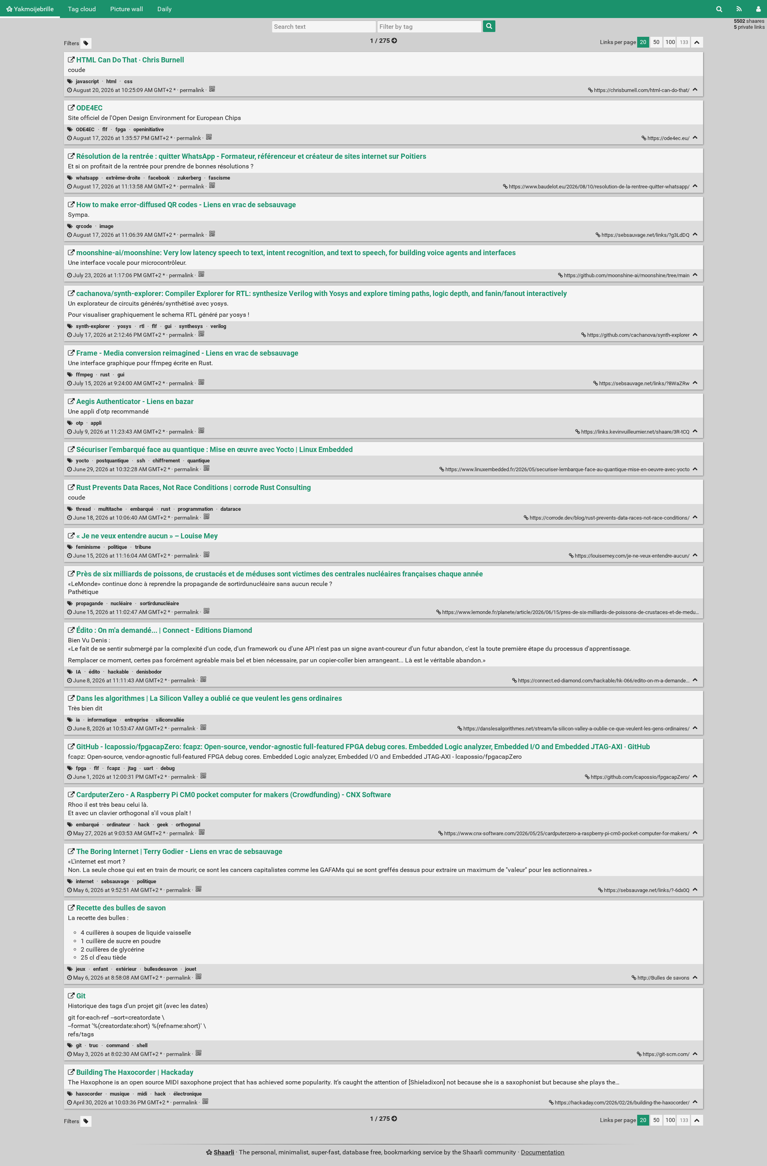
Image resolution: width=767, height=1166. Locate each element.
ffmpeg (84, 375)
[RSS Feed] (739, 9)
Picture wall (126, 9)
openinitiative (148, 129)
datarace (231, 509)
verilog (218, 326)
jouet (190, 969)
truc (93, 1045)
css (128, 81)
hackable (118, 672)
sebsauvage (115, 881)
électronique (187, 1094)
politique (117, 547)
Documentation (542, 1152)
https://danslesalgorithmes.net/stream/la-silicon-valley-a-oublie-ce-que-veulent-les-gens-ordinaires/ (576, 729)
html (111, 81)
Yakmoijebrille (33, 9)
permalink (138, 90)
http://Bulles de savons (663, 978)
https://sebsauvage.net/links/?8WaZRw (644, 383)
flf (104, 129)
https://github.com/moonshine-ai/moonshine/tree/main (627, 275)
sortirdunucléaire (159, 603)
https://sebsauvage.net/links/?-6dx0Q (647, 890)
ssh (141, 461)
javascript (87, 81)
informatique (102, 720)
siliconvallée (170, 720)
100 (670, 42)
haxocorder (89, 1094)
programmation (195, 509)
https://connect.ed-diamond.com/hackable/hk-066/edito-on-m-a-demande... (604, 681)
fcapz (113, 768)
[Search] (719, 9)
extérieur (126, 969)
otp (79, 423)
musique (119, 1094)
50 (656, 42)
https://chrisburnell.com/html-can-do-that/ (642, 90)
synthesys (191, 326)
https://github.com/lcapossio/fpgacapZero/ (640, 777)
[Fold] (695, 89)
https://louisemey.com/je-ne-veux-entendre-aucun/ (632, 556)
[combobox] (429, 26)
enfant (100, 969)
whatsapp (87, 178)
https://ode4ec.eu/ (668, 138)
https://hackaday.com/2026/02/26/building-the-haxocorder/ (622, 1103)
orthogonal (188, 825)
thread (83, 509)
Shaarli (224, 1152)
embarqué (141, 509)
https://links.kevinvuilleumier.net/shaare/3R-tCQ (635, 432)
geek (162, 825)
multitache (110, 509)
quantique (198, 461)
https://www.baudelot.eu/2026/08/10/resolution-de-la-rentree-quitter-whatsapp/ (599, 187)
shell (142, 1045)
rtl (141, 326)
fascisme (219, 178)
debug (168, 768)
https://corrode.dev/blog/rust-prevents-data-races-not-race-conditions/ (610, 518)
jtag (132, 768)
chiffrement (166, 461)
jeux (80, 969)
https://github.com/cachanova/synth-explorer (638, 335)
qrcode (84, 226)
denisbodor (149, 672)
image (106, 226)
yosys (124, 326)
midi (142, 1094)
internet (84, 881)
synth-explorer (93, 326)
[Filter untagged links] (85, 43)
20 (643, 42)
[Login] (758, 9)
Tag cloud (82, 9)
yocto (82, 461)
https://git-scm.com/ (666, 1054)
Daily (164, 9)
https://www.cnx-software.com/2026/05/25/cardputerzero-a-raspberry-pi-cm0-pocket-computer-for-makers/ (567, 833)
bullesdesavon (160, 969)
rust (104, 375)
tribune (143, 547)
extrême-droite (123, 178)
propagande (89, 603)
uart (148, 768)
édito (94, 672)
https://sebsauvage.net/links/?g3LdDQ (645, 235)
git (78, 1045)
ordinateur (118, 825)
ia (78, 720)
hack (143, 825)
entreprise (136, 720)
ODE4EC (85, 129)
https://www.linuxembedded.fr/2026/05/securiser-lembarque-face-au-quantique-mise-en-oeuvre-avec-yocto (567, 469)
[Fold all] (697, 42)
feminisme (88, 547)
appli (96, 423)
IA (78, 672)
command (117, 1045)
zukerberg (189, 178)
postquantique (112, 461)
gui (168, 326)
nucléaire (121, 603)
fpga (120, 129)
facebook (159, 178)
